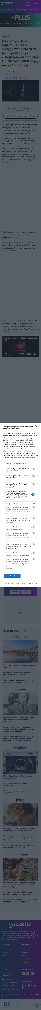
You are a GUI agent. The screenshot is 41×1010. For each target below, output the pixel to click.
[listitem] (20, 464)
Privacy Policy (32, 583)
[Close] (37, 427)
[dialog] (20, 505)
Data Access (20, 583)
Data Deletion (8, 583)
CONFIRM (12, 576)
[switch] (33, 469)
